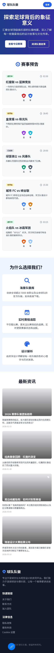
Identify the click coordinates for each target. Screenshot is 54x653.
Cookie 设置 (8, 632)
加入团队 (7, 608)
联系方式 (7, 604)
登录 (47, 4)
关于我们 (7, 599)
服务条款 (7, 627)
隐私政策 (7, 623)
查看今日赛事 (15, 44)
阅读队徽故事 (39, 44)
